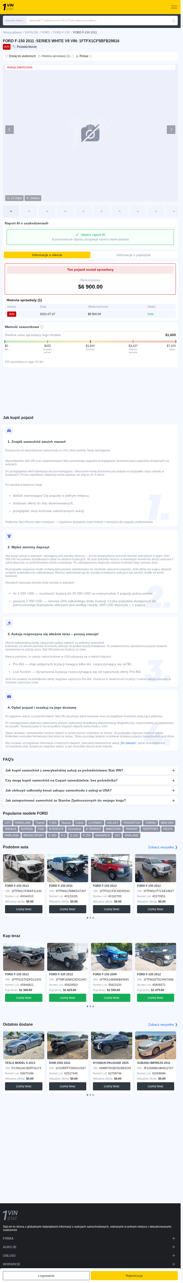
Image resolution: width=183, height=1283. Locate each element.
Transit (40, 822)
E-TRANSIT (93, 829)
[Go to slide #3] (47, 211)
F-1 (63, 835)
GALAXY (112, 822)
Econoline (74, 829)
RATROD (27, 829)
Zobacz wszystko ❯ (163, 847)
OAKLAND (131, 835)
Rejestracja (134, 1276)
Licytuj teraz (23, 909)
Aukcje (9, 1247)
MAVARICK (102, 835)
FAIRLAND (12, 835)
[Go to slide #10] (174, 211)
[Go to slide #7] (120, 211)
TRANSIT (132, 829)
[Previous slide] (9, 129)
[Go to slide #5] (83, 211)
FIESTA (168, 829)
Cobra (80, 822)
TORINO (150, 822)
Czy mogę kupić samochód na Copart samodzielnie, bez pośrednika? (61, 780)
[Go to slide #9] (156, 211)
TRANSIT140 (131, 822)
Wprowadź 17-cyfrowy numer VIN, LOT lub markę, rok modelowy (63, 20)
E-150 (74, 835)
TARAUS (10, 829)
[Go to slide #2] (29, 211)
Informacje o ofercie (47, 255)
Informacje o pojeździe (134, 255)
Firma (8, 1238)
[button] (15, 20)
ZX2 (117, 835)
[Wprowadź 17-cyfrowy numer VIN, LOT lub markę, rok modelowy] (173, 20)
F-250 (87, 835)
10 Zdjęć (16, 198)
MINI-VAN (167, 822)
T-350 (52, 822)
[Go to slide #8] (138, 211)
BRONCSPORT (34, 835)
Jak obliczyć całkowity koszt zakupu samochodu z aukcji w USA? (58, 790)
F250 (41, 829)
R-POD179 (56, 829)
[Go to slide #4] (65, 211)
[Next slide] (171, 129)
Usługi (9, 1255)
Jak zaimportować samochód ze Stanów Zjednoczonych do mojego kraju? (65, 800)
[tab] (87, 918)
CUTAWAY (95, 822)
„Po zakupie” (128, 743)
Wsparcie (11, 1264)
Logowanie (46, 1276)
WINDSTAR (113, 829)
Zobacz (35, 198)
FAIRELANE (23, 822)
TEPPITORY (150, 829)
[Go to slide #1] (11, 211)
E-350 (52, 835)
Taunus (66, 822)
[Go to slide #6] (101, 211)
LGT (7, 822)
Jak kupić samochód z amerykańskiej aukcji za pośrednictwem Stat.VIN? (64, 770)
